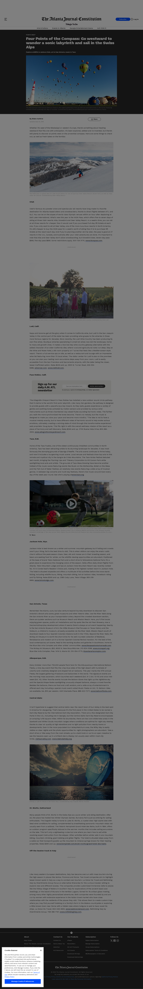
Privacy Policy (9, 977)
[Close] (40, 950)
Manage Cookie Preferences (22, 981)
